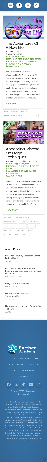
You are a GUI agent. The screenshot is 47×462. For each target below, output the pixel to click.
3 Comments (13, 66)
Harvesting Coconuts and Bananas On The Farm (23, 307)
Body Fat (24, 111)
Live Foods (20, 230)
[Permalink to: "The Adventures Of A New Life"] (23, 27)
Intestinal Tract (9, 226)
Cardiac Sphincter (10, 221)
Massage (30, 230)
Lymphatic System (15, 169)
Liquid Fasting (8, 230)
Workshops (12, 173)
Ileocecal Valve (34, 221)
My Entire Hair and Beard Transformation (17, 294)
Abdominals (8, 217)
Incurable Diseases (32, 59)
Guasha (22, 221)
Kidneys (31, 226)
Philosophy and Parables (18, 64)
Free (28, 164)
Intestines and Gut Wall (18, 166)
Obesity (34, 115)
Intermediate (13, 61)
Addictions (12, 57)
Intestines (22, 226)
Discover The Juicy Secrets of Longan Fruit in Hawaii (22, 256)
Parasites (35, 61)
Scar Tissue (7, 234)
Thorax (25, 234)
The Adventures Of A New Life (22, 45)
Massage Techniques (16, 171)
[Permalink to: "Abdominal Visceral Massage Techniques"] (23, 132)
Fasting (22, 57)
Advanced (11, 164)
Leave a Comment (15, 176)
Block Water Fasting (11, 111)
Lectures (25, 61)
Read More (12, 103)
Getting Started (14, 59)
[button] (10, 5)
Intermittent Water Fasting (13, 115)
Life (27, 115)
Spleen (17, 234)
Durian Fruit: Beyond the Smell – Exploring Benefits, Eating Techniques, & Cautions (23, 271)
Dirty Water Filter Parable (17, 283)
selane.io (26, 394)
